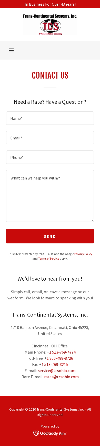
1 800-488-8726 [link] (60, 358)
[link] (50, 24)
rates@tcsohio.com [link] (61, 376)
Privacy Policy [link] (83, 254)
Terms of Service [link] (48, 258)
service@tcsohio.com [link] (56, 370)
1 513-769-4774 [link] (62, 352)
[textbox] (50, 118)
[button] (11, 50)
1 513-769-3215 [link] (55, 364)
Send (50, 236)
